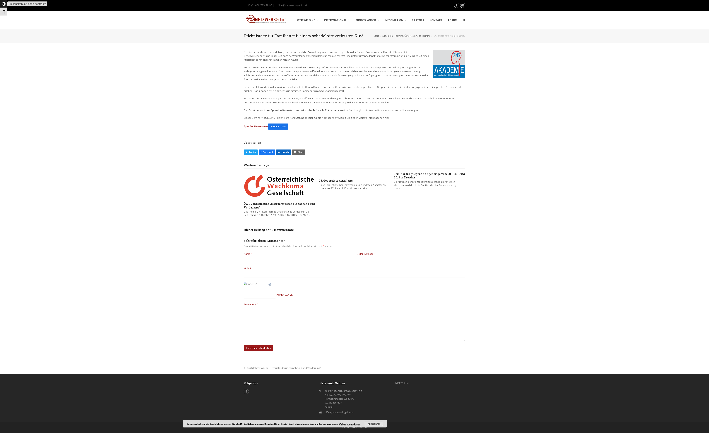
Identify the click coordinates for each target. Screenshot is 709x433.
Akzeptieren (374, 423)
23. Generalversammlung (336, 180)
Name (248, 253)
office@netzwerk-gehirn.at (291, 5)
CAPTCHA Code (284, 295)
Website (248, 268)
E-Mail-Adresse (366, 253)
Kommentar (251, 304)
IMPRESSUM (402, 383)
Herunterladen (278, 126)
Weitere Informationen (349, 423)
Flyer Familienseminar (256, 126)
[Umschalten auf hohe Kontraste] (3, 4)
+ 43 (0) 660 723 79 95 (258, 5)
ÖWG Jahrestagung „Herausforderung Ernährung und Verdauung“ (284, 368)
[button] (464, 20)
